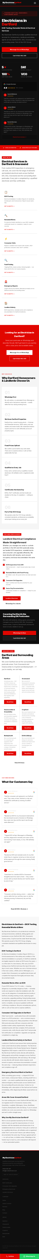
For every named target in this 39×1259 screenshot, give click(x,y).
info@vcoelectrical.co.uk (10, 1170)
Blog (4, 1210)
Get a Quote (8, 206)
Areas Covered (7, 1203)
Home (4, 1200)
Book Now (10, 702)
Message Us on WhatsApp (19, 49)
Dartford (5, 1221)
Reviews (5, 1206)
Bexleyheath (6, 1233)
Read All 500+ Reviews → (19, 909)
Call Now (11, 1256)
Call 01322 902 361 (19, 55)
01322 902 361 (7, 1168)
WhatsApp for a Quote (13, 603)
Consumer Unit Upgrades (10, 1186)
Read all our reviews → (19, 137)
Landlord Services (12, 598)
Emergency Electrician (9, 1189)
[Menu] (34, 3)
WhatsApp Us (30, 1256)
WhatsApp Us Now (19, 633)
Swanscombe (6, 1227)
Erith (4, 1236)
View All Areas (19, 762)
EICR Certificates (7, 1183)
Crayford (5, 1230)
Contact (5, 1213)
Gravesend (6, 1224)
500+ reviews (19, 87)
